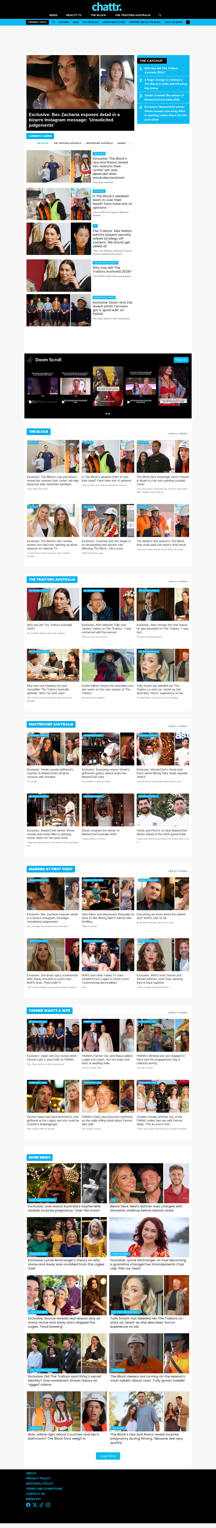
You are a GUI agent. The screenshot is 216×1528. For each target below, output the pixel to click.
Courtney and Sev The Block (145, 22)
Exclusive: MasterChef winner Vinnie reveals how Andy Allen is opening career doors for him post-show (50, 834)
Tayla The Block (173, 22)
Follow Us (181, 360)
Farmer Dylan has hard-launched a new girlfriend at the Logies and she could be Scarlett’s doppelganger (53, 1120)
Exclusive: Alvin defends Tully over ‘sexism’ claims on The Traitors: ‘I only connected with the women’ (106, 628)
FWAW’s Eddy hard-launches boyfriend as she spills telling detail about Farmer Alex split (107, 1120)
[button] (106, 413)
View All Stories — (178, 434)
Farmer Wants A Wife (114, 22)
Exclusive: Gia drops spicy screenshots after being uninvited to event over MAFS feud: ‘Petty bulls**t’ (52, 979)
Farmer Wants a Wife (104, 297)
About (31, 1473)
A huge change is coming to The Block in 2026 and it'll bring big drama (165, 84)
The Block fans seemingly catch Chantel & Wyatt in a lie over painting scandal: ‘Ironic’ (163, 480)
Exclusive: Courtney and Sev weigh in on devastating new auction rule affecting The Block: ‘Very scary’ (106, 544)
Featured (64, 22)
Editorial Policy (40, 1483)
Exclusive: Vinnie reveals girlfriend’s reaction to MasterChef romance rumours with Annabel (50, 773)
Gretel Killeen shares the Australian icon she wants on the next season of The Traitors (108, 689)
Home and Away (38, 1254)
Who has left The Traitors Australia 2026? (49, 626)
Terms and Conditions (44, 1488)
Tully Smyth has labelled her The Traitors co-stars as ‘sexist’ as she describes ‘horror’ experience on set (160, 689)
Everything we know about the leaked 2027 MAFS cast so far (161, 916)
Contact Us (35, 1493)
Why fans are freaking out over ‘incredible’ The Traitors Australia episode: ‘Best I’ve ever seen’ (48, 689)
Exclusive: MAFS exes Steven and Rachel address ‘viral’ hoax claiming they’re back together (160, 979)
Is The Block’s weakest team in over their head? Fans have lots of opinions (106, 478)
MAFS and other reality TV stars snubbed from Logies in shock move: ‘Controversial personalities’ (106, 979)
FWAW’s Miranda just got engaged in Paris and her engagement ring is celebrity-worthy (161, 1059)
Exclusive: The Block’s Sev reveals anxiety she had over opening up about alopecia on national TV (52, 544)
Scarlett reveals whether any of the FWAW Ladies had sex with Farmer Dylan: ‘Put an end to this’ (160, 1120)
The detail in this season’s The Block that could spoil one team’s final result (161, 542)
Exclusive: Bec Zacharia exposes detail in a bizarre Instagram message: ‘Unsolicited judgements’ (52, 918)
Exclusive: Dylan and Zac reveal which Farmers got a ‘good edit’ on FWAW (52, 1057)
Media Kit (33, 1499)
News (53, 15)
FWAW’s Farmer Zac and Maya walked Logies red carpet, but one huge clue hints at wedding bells (107, 1059)
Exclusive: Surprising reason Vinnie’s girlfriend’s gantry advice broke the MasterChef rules (105, 773)
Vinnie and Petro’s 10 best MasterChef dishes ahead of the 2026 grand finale (162, 832)
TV (53, 22)
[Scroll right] (188, 22)
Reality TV (74, 15)
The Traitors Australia (132, 15)
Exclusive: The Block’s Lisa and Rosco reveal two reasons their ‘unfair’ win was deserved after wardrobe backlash (53, 480)
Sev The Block (90, 22)
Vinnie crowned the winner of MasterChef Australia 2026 (100, 832)
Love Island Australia (42, 1200)
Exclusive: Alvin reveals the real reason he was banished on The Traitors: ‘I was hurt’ (163, 628)
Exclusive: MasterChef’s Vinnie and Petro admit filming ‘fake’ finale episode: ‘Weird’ (162, 773)
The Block (98, 15)
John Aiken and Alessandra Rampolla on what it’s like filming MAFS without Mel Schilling (108, 918)
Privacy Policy (38, 1478)
